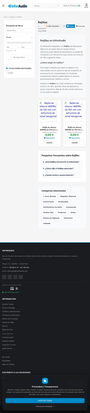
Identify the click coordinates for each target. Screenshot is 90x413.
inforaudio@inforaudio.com (17, 271)
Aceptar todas (45, 400)
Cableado (46, 223)
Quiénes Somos (8, 304)
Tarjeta (71, 26)
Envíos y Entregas (8, 308)
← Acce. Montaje (49, 196)
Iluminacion (68, 218)
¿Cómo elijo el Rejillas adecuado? (59, 168)
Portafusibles (63, 202)
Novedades (6, 361)
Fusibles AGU (48, 212)
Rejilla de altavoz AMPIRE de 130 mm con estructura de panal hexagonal (49, 128)
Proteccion (62, 212)
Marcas (5, 326)
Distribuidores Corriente (52, 207)
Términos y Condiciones (11, 315)
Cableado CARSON (8, 341)
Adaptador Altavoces (68, 196)
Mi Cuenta (6, 357)
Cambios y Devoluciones (11, 311)
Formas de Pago (8, 322)
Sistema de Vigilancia (51, 218)
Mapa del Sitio (7, 330)
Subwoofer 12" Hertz (9, 345)
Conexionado (71, 207)
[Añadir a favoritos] (56, 104)
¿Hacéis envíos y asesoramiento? (59, 175)
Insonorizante (48, 202)
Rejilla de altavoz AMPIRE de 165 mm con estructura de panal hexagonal (74, 128)
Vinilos (73, 212)
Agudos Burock (7, 348)
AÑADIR (49, 143)
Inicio (5, 17)
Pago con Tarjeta (8, 364)
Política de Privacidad (10, 319)
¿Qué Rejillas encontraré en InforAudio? (62, 162)
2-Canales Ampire (8, 337)
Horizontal (81, 26)
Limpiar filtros (20, 57)
